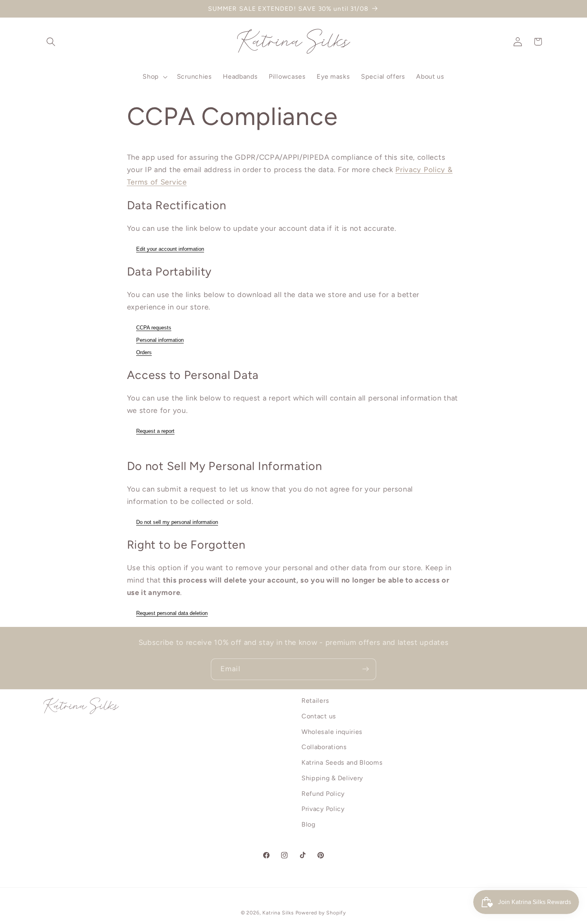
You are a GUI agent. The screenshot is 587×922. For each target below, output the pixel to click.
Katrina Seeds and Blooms (342, 762)
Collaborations (324, 747)
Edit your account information (170, 249)
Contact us (318, 716)
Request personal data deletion (172, 613)
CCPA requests (153, 328)
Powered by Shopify (321, 913)
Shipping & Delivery (332, 778)
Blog (308, 825)
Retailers (315, 700)
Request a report (155, 431)
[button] (51, 42)
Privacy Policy (323, 809)
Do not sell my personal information (177, 522)
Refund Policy (323, 793)
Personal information (160, 340)
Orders (144, 352)
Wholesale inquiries (332, 732)
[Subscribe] (365, 669)
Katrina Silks (278, 913)
